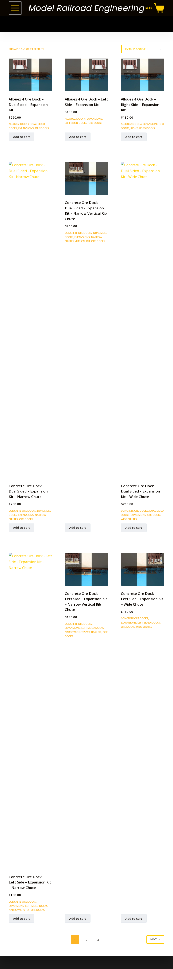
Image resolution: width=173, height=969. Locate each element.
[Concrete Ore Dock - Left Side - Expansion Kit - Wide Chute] (142, 569)
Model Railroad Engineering (86, 8)
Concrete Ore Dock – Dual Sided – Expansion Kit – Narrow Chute (28, 491)
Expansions (26, 128)
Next (153, 939)
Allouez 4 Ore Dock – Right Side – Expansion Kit (140, 104)
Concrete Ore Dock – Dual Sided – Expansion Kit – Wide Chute (140, 491)
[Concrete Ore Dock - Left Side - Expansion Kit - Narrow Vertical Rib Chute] (86, 569)
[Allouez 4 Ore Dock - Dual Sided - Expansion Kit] (30, 75)
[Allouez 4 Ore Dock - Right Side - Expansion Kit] (142, 75)
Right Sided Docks (143, 128)
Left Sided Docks (76, 123)
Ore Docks (42, 128)
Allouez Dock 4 (19, 124)
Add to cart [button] (21, 137)
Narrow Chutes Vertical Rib (83, 632)
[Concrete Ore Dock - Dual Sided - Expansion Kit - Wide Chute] (142, 320)
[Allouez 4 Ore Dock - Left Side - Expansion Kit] (86, 75)
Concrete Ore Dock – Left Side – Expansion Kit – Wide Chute (142, 599)
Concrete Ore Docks (22, 511)
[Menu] (15, 8)
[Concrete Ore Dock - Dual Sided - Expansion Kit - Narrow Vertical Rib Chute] (86, 178)
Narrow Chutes (19, 910)
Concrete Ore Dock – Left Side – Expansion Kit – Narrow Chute (30, 882)
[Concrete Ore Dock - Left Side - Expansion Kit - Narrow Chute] (30, 711)
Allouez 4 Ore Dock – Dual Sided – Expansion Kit (28, 104)
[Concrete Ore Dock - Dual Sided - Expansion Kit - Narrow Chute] (30, 320)
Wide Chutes (129, 519)
